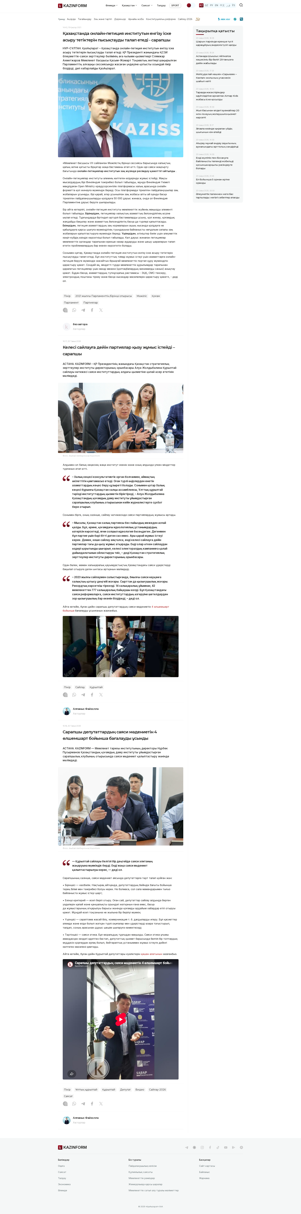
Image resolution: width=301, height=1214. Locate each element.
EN (216, 5)
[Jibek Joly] (225, 19)
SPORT (175, 5)
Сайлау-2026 (185, 19)
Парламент (71, 302)
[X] (100, 310)
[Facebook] (92, 310)
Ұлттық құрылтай (86, 1089)
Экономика (64, 1184)
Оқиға (61, 1165)
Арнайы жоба (136, 19)
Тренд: (61, 19)
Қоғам (156, 296)
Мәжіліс (142, 296)
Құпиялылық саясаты (141, 1172)
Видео (139, 1089)
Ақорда (71, 19)
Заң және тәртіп (103, 19)
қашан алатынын (151, 954)
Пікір (67, 296)
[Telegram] (83, 310)
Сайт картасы (207, 1165)
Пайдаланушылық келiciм (143, 1165)
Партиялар (90, 302)
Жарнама (204, 1178)
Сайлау (80, 687)
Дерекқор (120, 19)
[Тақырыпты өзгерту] (190, 5)
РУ (211, 5)
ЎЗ (233, 5)
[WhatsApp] (74, 310)
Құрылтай (96, 687)
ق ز (228, 5)
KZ (201, 5)
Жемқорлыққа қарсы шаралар (145, 1184)
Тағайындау (85, 19)
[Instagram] (65, 310)
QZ (206, 5)
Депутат (125, 1089)
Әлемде (62, 1190)
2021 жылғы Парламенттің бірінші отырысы (103, 296)
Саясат (68, 1096)
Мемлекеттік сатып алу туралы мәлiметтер (154, 1190)
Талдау (161, 5)
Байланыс (204, 1172)
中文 (222, 5)
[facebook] (210, 1147)
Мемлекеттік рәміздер (142, 1178)
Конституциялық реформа (161, 19)
